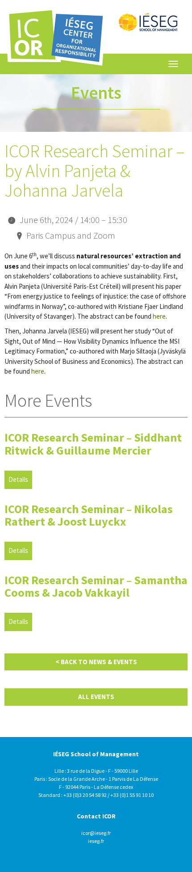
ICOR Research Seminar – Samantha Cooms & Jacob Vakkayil (96, 586)
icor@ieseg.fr (96, 833)
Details (18, 479)
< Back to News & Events (96, 661)
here (159, 316)
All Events (96, 696)
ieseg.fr (96, 841)
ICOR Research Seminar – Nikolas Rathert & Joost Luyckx (88, 515)
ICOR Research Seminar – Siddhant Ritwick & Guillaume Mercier (93, 444)
